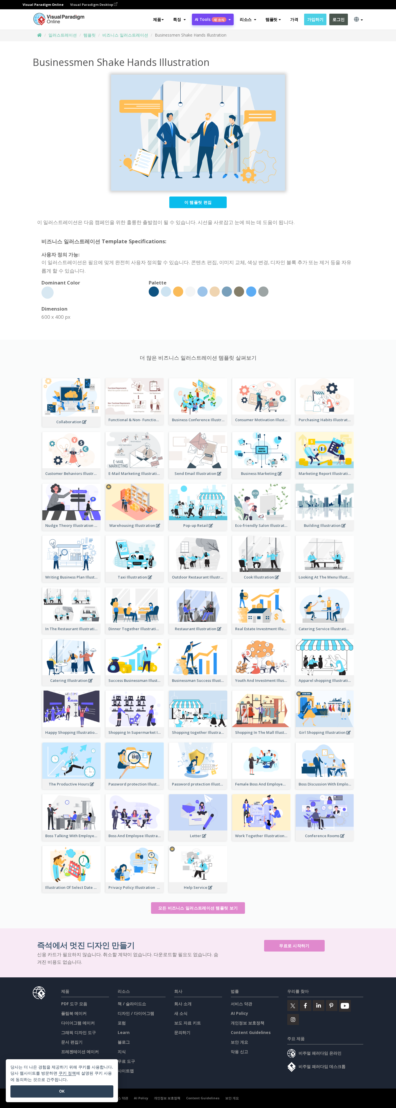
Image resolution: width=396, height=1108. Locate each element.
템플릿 (89, 35)
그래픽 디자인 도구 (78, 1032)
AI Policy (239, 1013)
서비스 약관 (241, 1003)
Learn (124, 1032)
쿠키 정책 (67, 1073)
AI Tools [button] (209, 19)
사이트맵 (126, 1070)
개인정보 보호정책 (247, 1023)
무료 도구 (126, 1061)
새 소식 (181, 1013)
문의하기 (182, 1032)
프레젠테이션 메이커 (80, 1051)
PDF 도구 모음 (74, 1003)
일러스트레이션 (62, 35)
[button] (179, 19)
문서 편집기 (72, 1042)
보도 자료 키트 (187, 1023)
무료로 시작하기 (294, 945)
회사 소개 (183, 1003)
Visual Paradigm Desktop (92, 4)
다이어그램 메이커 (78, 1023)
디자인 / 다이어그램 (136, 1013)
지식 (122, 1051)
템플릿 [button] (271, 19)
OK (62, 1091)
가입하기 (315, 19)
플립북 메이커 (74, 1013)
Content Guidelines (251, 1032)
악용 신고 (239, 1051)
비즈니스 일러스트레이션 (125, 35)
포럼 (122, 1023)
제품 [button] (157, 19)
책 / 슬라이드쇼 (132, 1003)
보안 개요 (239, 1042)
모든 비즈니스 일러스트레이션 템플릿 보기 (198, 908)
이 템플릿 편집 (198, 202)
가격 (294, 19)
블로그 (124, 1042)
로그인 (338, 19)
